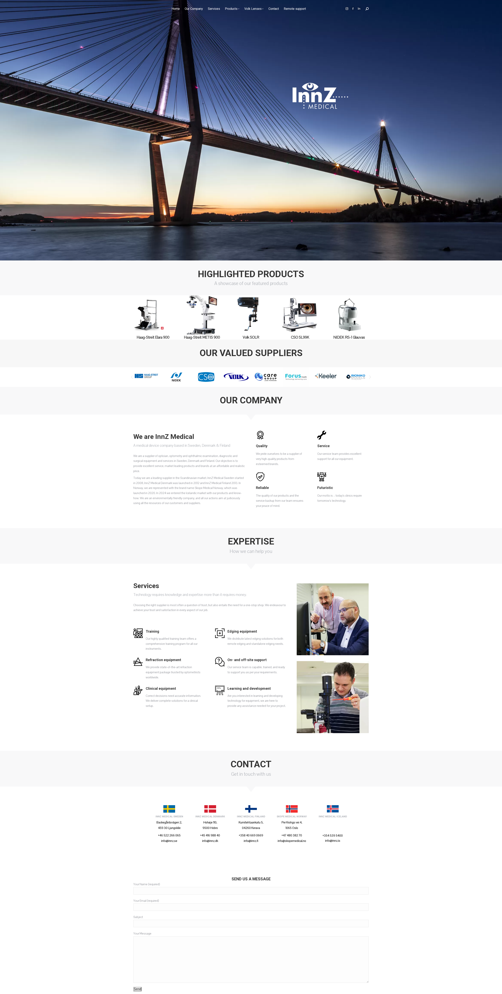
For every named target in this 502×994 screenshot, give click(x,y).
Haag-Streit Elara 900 (153, 337)
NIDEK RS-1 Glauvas (349, 337)
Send (137, 989)
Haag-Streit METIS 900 (202, 337)
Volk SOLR (251, 337)
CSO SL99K (300, 337)
